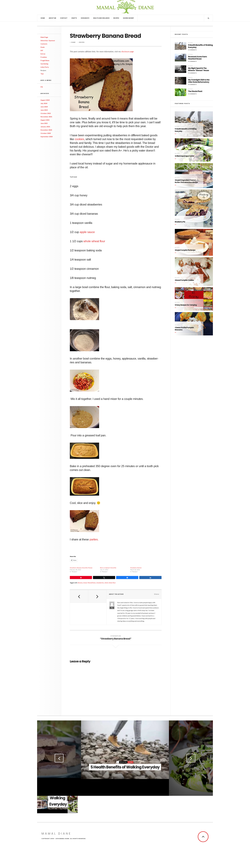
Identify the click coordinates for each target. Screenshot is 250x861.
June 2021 (44, 123)
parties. (94, 539)
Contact (63, 18)
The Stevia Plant (195, 91)
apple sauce (87, 232)
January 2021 (45, 126)
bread (85, 583)
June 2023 (44, 110)
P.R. (42, 87)
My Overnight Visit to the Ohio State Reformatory (198, 81)
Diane (73, 42)
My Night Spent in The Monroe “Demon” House (198, 69)
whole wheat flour (94, 241)
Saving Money (128, 18)
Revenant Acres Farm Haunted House (197, 58)
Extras (43, 54)
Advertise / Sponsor (48, 40)
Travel (190, 77)
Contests (44, 44)
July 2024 (44, 103)
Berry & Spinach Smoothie (108, 568)
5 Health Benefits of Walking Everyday (200, 46)
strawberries (100, 583)
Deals (43, 47)
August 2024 (45, 100)
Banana (80, 583)
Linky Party (45, 67)
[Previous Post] (79, 596)
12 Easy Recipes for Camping (186, 305)
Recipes (116, 18)
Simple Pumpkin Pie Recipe (185, 250)
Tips (42, 74)
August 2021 (45, 120)
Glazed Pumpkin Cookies (184, 280)
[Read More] (176, 133)
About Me (52, 18)
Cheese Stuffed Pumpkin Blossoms (184, 328)
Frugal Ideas (45, 60)
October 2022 (46, 113)
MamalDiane (92, 583)
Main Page (44, 37)
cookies (79, 139)
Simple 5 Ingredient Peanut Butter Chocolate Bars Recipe (186, 181)
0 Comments (192, 49)
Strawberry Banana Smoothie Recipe (81, 568)
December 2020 (46, 130)
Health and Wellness (101, 18)
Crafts (74, 18)
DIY (42, 50)
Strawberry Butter (136, 568)
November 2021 (46, 117)
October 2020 (46, 133)
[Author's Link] (111, 608)
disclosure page (127, 51)
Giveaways (85, 18)
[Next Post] (97, 596)
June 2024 (44, 107)
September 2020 (47, 136)
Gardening (44, 64)
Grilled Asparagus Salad (184, 156)
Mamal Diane (58, 7)
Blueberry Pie (180, 222)
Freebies (44, 57)
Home (43, 18)
